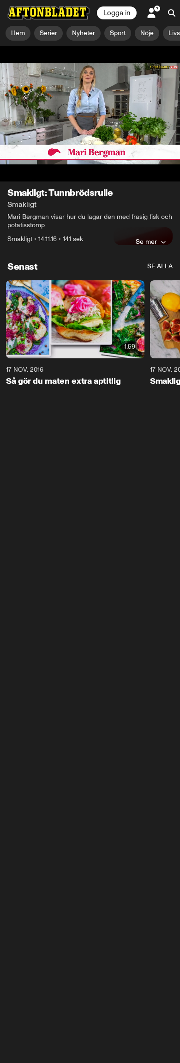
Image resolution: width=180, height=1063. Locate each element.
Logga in (116, 13)
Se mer (146, 207)
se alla (160, 232)
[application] (90, 96)
